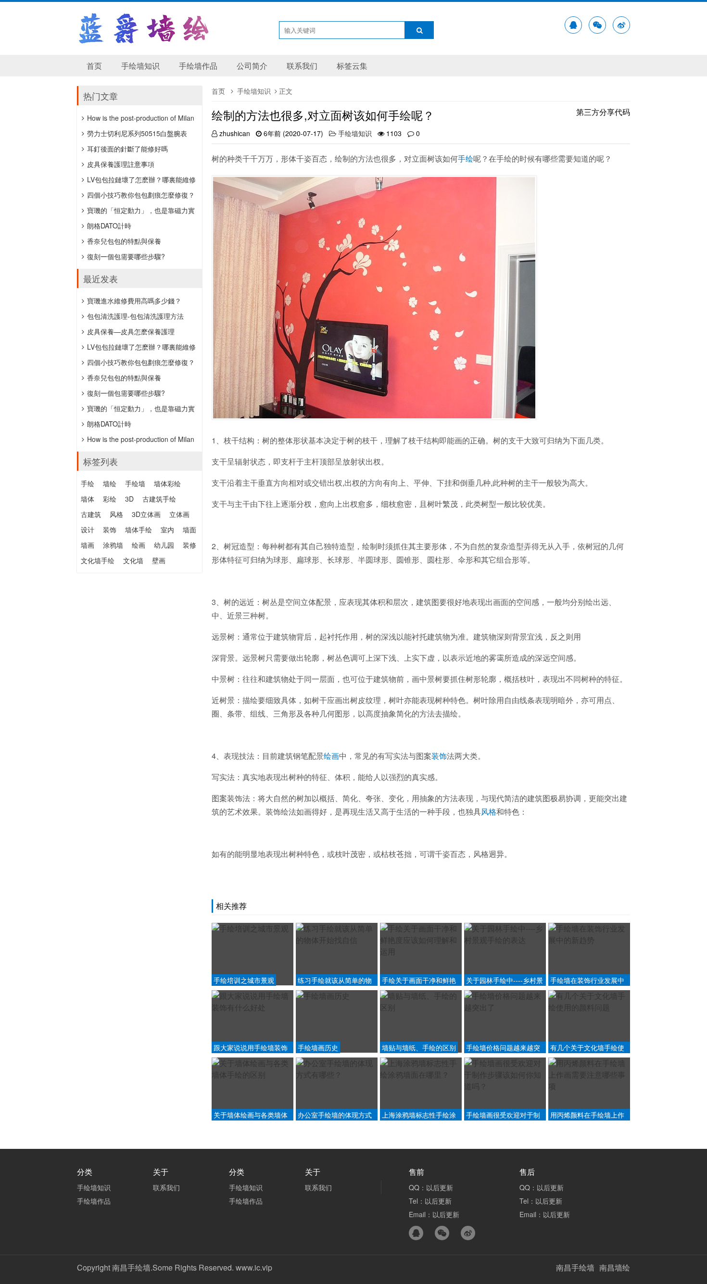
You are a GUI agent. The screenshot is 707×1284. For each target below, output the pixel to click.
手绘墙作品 (198, 65)
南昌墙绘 (614, 1267)
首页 (94, 65)
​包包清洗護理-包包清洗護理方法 (135, 316)
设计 (87, 529)
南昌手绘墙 (575, 1267)
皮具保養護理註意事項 (120, 164)
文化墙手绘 (97, 560)
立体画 (179, 514)
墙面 (189, 529)
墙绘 (109, 483)
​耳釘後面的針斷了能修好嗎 (127, 148)
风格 (488, 811)
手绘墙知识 (140, 65)
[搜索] (419, 30)
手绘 (465, 158)
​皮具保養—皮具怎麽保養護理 (131, 331)
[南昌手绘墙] (144, 38)
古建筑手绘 (159, 499)
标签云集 (352, 65)
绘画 (331, 755)
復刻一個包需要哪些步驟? (126, 256)
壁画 (158, 560)
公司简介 (252, 65)
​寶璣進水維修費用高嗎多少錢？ (134, 300)
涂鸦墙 (113, 545)
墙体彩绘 (167, 483)
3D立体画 (146, 514)
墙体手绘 (138, 529)
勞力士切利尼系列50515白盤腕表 (137, 133)
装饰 (439, 755)
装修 (189, 545)
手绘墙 (135, 483)
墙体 (87, 499)
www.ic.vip (254, 1267)
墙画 (87, 545)
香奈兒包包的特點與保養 (124, 241)
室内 (167, 529)
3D (129, 499)
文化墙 (133, 560)
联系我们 (302, 65)
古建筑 (91, 514)
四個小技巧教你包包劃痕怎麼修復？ (141, 195)
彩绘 (109, 499)
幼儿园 (164, 545)
